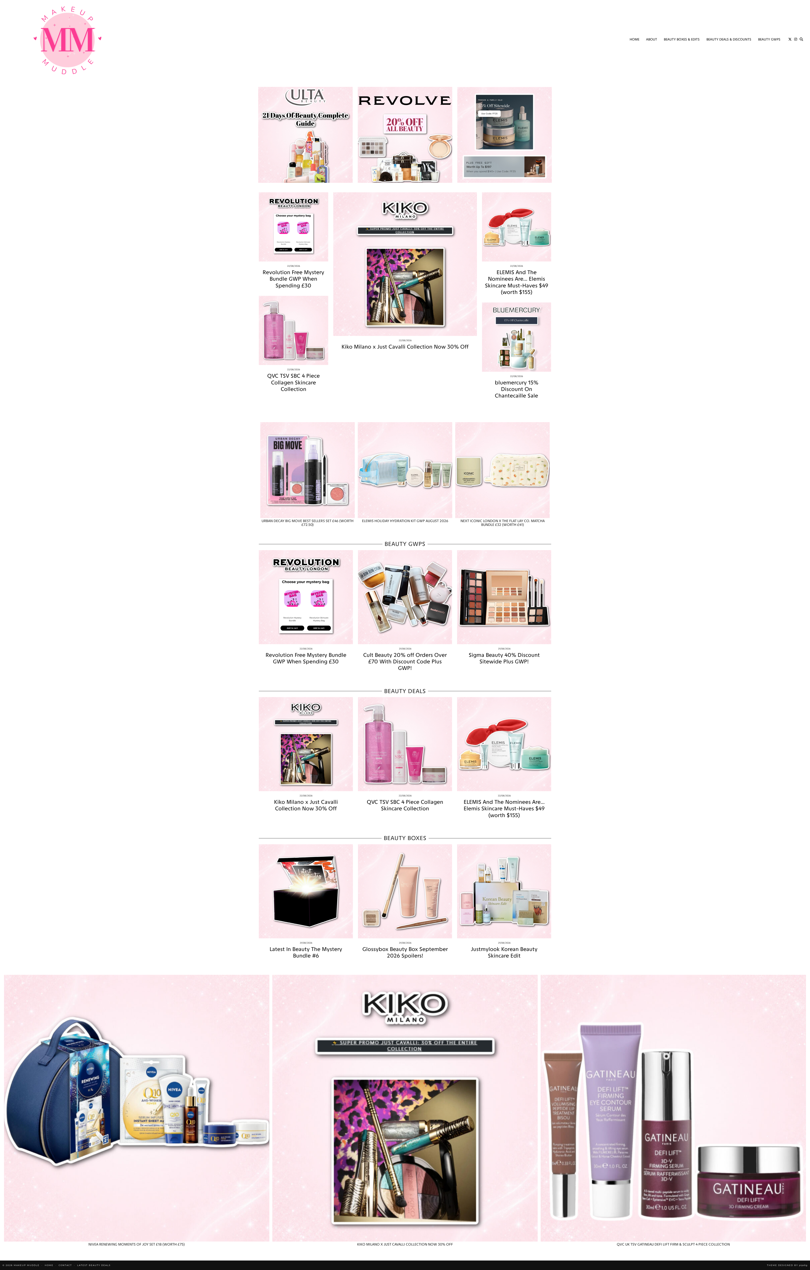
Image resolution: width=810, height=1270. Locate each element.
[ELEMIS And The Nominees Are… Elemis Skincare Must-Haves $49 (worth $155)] (516, 227)
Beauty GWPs (769, 39)
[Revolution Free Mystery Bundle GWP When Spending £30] (293, 227)
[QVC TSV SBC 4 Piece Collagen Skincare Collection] (293, 330)
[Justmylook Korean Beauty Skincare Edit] (504, 891)
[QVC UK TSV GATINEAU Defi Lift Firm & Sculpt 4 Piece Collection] (673, 1108)
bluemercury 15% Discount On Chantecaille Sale (516, 389)
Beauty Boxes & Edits (682, 39)
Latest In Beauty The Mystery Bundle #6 (306, 952)
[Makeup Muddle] (67, 40)
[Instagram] (795, 39)
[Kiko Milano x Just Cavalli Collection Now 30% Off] (405, 264)
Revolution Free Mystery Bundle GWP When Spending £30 (293, 279)
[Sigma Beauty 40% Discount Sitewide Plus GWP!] (504, 597)
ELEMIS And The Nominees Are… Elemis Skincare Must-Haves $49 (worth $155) (516, 282)
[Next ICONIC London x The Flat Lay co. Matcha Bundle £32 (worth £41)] (502, 470)
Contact (65, 1265)
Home (634, 39)
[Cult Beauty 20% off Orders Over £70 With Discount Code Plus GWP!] (405, 597)
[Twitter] (790, 39)
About (651, 39)
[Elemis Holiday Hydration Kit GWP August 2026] (405, 470)
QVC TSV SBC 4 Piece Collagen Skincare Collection (293, 382)
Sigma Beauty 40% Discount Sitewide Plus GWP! (504, 658)
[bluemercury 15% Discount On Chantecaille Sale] (516, 337)
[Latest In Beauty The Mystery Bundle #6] (306, 891)
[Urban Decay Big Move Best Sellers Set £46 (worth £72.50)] (307, 470)
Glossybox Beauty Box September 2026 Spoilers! (405, 952)
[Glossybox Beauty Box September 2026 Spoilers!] (405, 891)
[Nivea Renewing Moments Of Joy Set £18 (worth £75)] (136, 1108)
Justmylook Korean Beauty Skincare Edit (504, 952)
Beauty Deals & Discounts (728, 39)
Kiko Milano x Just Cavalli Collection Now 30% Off (405, 346)
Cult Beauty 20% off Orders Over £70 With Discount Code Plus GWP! (405, 661)
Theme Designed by (787, 1265)
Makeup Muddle (26, 1265)
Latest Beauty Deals (94, 1265)
